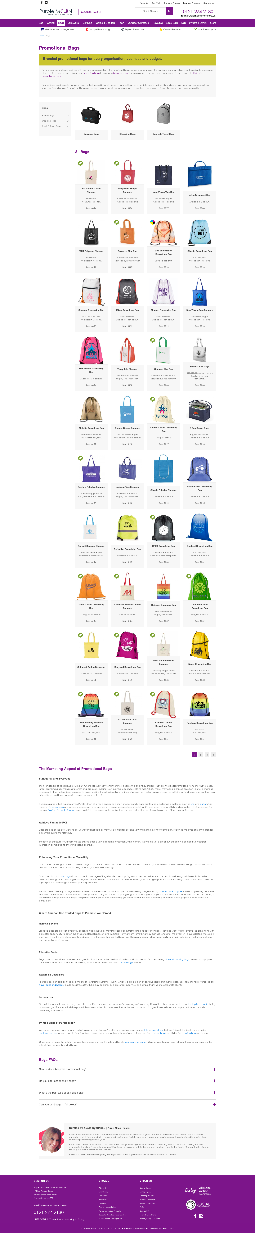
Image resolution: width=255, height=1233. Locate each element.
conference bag (48, 1033)
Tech (121, 22)
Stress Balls (172, 22)
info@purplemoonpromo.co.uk (198, 15)
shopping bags (92, 73)
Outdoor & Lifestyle (138, 22)
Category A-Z (145, 1192)
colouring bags (188, 1033)
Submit (169, 11)
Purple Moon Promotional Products (56, 12)
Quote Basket (145, 1188)
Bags (61, 22)
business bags (120, 73)
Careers (102, 1203)
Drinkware (73, 22)
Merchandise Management (110, 1218)
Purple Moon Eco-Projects (110, 1211)
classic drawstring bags (177, 959)
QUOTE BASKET (92, 11)
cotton (203, 803)
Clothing (87, 22)
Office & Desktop (105, 22)
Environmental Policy (107, 1207)
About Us (144, 3)
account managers (135, 1041)
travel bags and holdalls (51, 984)
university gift (127, 962)
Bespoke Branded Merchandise (112, 1215)
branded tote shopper (171, 891)
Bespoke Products (191, 3)
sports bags (64, 876)
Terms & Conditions (148, 1215)
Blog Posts (103, 1199)
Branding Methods (147, 1203)
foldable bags (56, 806)
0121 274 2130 (198, 11)
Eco (41, 22)
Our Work (156, 3)
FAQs (142, 1207)
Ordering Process (172, 3)
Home (41, 36)
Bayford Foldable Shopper (62, 810)
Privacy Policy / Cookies (150, 1218)
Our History (103, 1192)
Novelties (158, 22)
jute (192, 803)
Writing (51, 22)
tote (146, 1029)
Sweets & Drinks (197, 22)
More (213, 22)
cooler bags (159, 1033)
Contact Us (208, 3)
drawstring (157, 1029)
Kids (183, 22)
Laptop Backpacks (198, 1004)
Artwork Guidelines (148, 1199)
